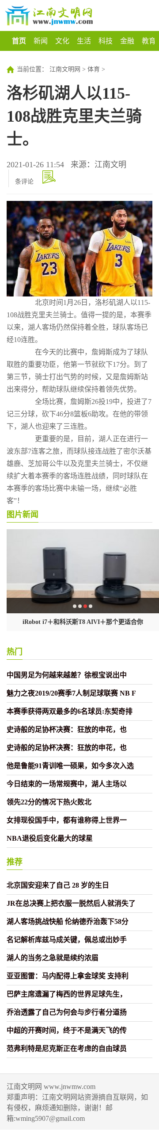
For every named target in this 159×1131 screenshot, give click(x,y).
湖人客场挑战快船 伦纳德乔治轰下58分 (68, 921)
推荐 (15, 862)
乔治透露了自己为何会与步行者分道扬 (67, 1012)
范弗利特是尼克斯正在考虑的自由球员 (67, 1048)
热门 (15, 651)
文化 (62, 41)
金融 (127, 41)
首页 (19, 41)
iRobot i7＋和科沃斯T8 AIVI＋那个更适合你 (83, 622)
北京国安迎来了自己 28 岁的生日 (58, 885)
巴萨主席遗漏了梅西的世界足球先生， (67, 994)
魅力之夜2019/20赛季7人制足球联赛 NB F (71, 693)
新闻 (41, 41)
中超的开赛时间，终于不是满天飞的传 (67, 1030)
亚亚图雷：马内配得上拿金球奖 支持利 (68, 976)
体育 (93, 69)
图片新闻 (22, 514)
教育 (149, 41)
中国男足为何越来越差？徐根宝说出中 (67, 675)
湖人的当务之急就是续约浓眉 (52, 958)
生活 (84, 41)
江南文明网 (64, 69)
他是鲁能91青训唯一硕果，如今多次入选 (70, 765)
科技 (105, 41)
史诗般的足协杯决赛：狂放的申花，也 (67, 729)
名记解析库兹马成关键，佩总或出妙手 (67, 939)
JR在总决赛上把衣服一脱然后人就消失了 (71, 903)
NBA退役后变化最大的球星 (50, 838)
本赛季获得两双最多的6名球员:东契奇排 (69, 711)
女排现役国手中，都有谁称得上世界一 (67, 820)
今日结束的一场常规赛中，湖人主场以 (67, 784)
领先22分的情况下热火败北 (49, 802)
